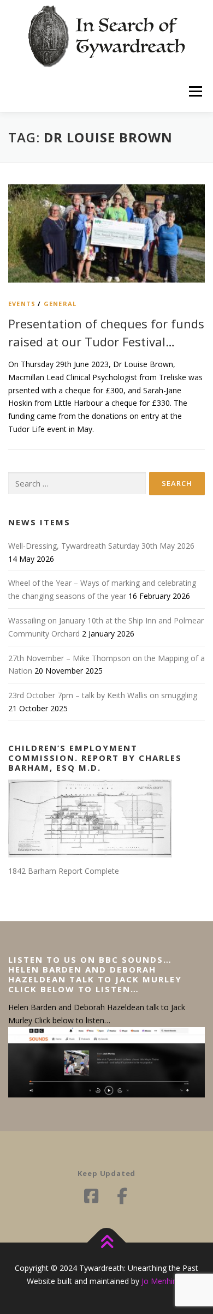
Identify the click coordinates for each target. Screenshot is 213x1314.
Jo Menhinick (163, 1281)
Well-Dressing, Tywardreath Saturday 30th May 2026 (101, 546)
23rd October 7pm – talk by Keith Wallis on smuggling (102, 695)
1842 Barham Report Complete (63, 871)
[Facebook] (91, 1196)
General (60, 303)
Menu (195, 91)
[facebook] (122, 1196)
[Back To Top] (106, 1242)
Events (22, 303)
